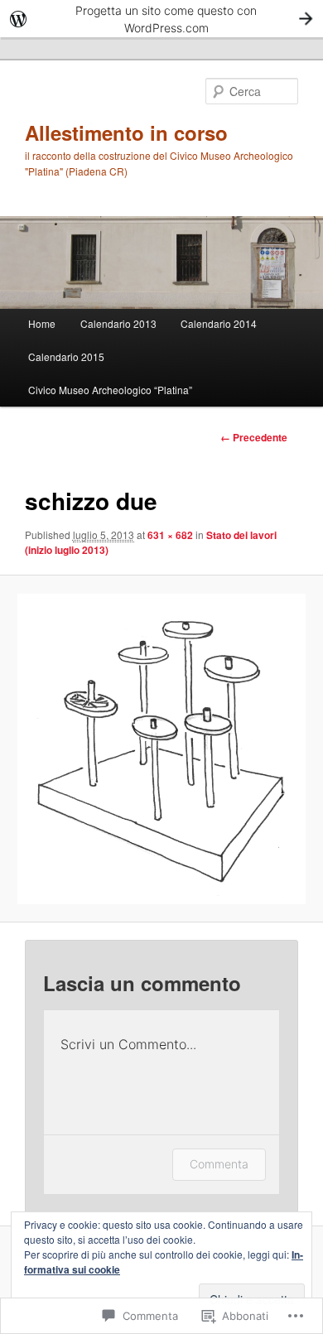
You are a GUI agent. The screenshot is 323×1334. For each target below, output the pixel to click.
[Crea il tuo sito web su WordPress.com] (161, 18)
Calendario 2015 (66, 356)
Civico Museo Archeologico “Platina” (110, 390)
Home (41, 323)
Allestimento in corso (126, 132)
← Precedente (253, 437)
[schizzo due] (161, 749)
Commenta (219, 1164)
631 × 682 (170, 534)
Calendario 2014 (219, 323)
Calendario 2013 (118, 323)
